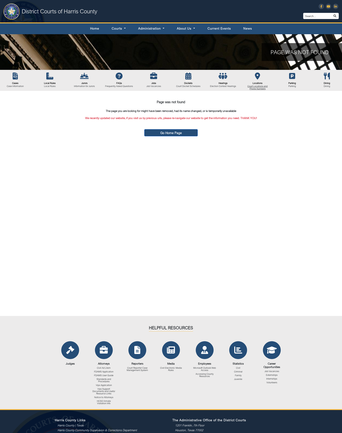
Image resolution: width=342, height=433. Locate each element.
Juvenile (238, 379)
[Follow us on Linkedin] (335, 6)
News (247, 28)
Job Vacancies (272, 371)
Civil (238, 368)
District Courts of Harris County (59, 11)
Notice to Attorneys (103, 397)
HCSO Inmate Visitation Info (104, 402)
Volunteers (271, 382)
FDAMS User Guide (103, 375)
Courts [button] (117, 28)
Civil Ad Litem (104, 368)
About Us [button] (184, 28)
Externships (272, 375)
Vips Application (104, 385)
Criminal (238, 371)
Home (94, 28)
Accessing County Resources (205, 375)
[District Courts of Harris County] (12, 11)
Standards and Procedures (104, 380)
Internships (271, 379)
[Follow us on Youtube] (328, 6)
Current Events (219, 28)
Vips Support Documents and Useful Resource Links (103, 391)
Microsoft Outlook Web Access (204, 369)
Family (238, 375)
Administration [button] (150, 28)
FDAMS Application (103, 371)
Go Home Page (171, 133)
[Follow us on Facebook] (321, 6)
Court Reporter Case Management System (137, 369)
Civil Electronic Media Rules (171, 369)
